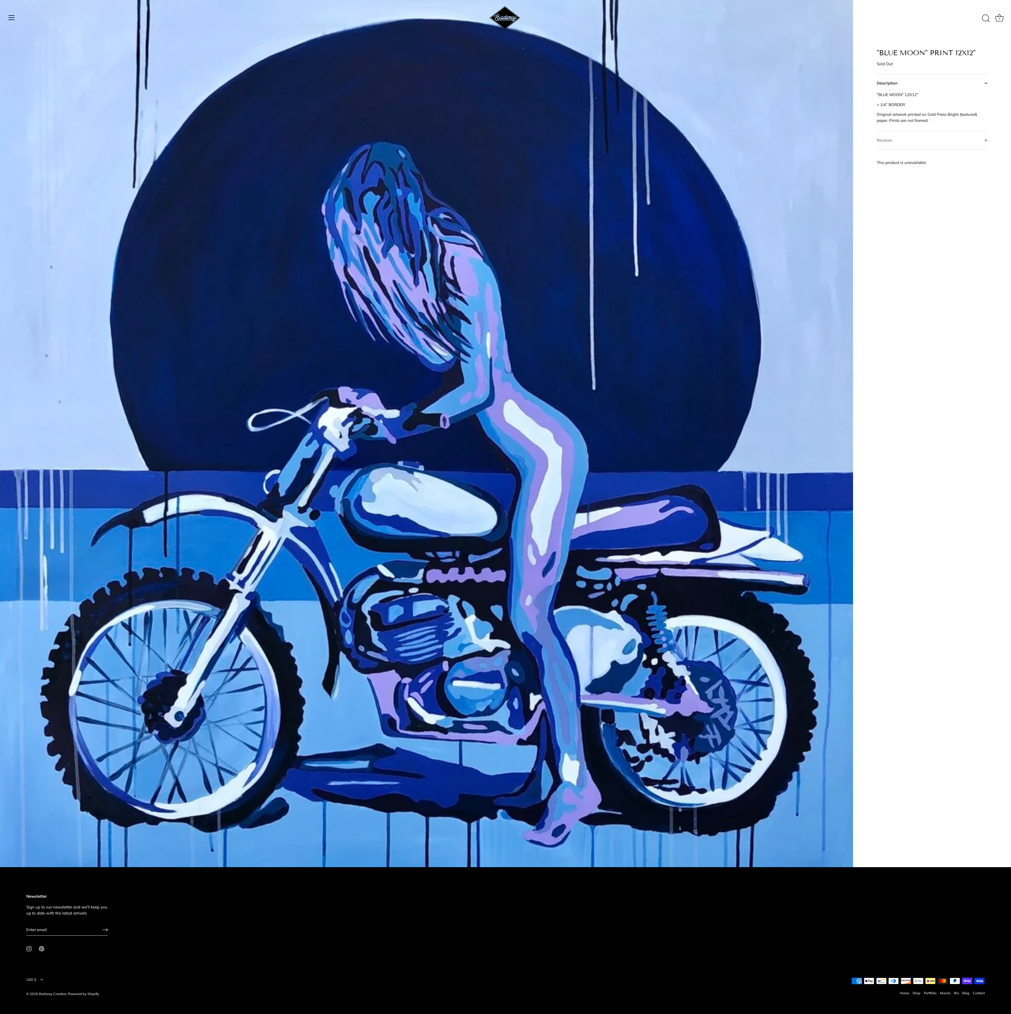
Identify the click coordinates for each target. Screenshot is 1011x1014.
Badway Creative (52, 994)
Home (904, 993)
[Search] (986, 18)
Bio (956, 993)
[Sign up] (105, 929)
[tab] (932, 111)
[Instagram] (29, 948)
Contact (979, 993)
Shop (916, 993)
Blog (965, 993)
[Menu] (11, 17)
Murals (945, 993)
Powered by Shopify (83, 994)
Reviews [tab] (884, 140)
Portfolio (930, 993)
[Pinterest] (41, 948)
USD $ (31, 980)
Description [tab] (887, 83)
